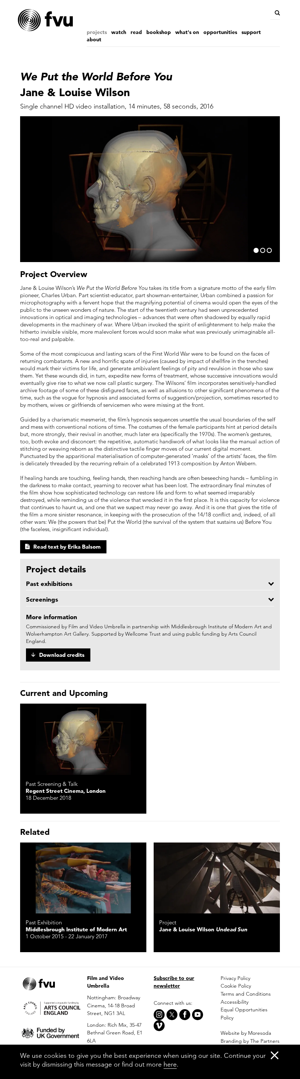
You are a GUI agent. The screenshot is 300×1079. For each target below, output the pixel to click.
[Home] (60, 20)
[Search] (277, 12)
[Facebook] (184, 1014)
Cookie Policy (236, 986)
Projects (97, 32)
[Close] (274, 1055)
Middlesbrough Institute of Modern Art (76, 929)
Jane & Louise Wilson (203, 929)
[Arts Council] (50, 1007)
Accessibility (234, 1002)
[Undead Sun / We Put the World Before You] (83, 739)
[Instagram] (159, 1014)
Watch (118, 32)
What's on (187, 32)
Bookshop (158, 32)
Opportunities (220, 32)
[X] (171, 1014)
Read (136, 32)
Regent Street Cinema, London (66, 790)
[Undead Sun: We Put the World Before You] (83, 878)
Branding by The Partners (250, 1041)
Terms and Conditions (246, 994)
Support (251, 32)
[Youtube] (197, 1014)
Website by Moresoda (246, 1033)
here (170, 1064)
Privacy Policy (235, 978)
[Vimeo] (159, 1025)
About (94, 39)
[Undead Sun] (217, 878)
